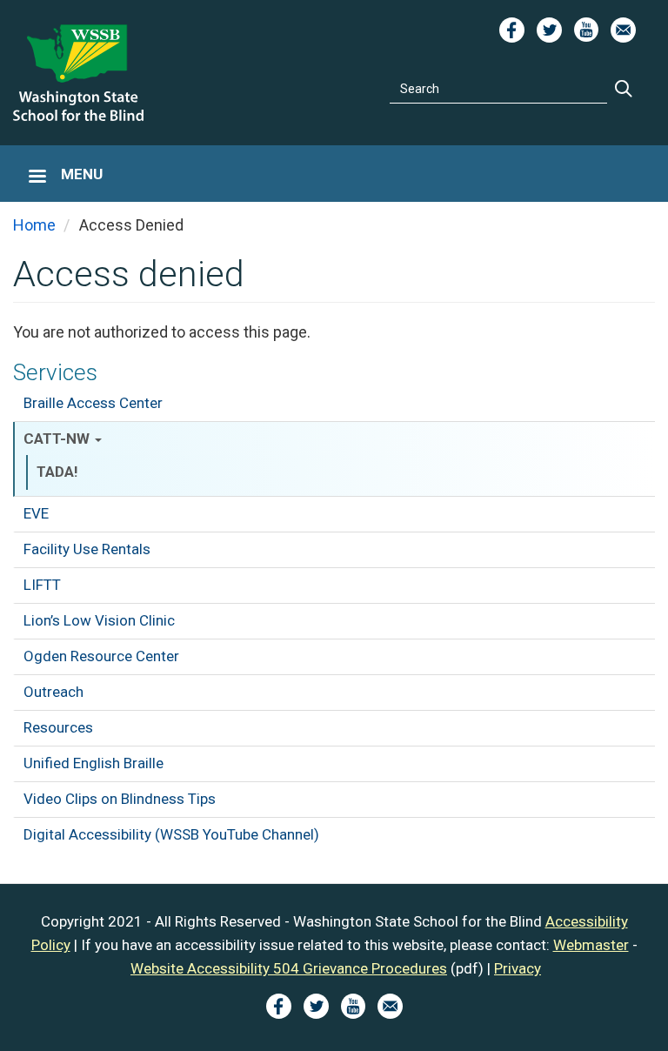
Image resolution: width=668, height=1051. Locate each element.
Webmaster (591, 945)
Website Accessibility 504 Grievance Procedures (288, 968)
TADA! (57, 471)
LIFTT (42, 584)
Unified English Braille (93, 763)
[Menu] (36, 178)
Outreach (53, 691)
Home (34, 225)
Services (55, 372)
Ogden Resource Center (101, 656)
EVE (36, 513)
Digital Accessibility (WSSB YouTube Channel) (171, 834)
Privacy (517, 968)
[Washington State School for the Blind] (78, 72)
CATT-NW (58, 438)
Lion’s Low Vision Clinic (99, 620)
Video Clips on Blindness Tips (119, 798)
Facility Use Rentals (86, 549)
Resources (58, 727)
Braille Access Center (93, 403)
